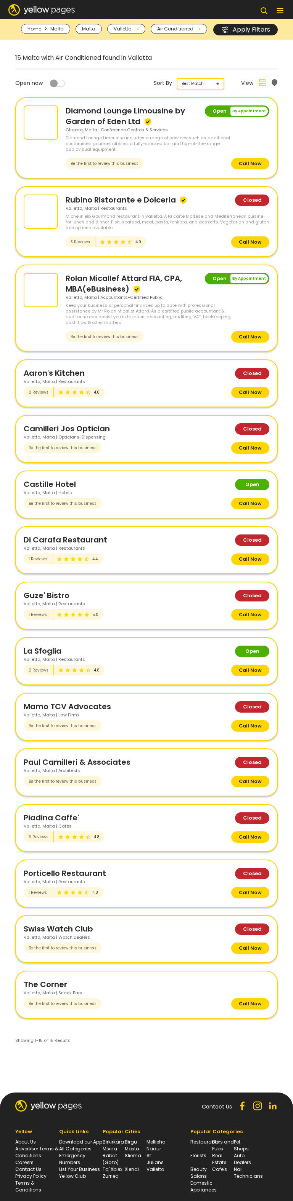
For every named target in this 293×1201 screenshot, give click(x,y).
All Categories (75, 1148)
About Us (25, 1142)
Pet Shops (241, 1145)
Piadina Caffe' (51, 817)
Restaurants (204, 1142)
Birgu (131, 1142)
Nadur (153, 1148)
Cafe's (219, 1169)
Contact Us (28, 1169)
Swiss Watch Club (58, 928)
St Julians (155, 1159)
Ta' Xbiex (112, 1169)
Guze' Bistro (46, 595)
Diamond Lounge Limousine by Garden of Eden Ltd (125, 116)
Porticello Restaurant (65, 873)
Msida (110, 1148)
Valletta (155, 1169)
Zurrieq (111, 1176)
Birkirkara (113, 1142)
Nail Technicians (248, 1172)
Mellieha (156, 1142)
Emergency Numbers (72, 1159)
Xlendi (132, 1169)
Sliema (133, 1155)
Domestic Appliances (203, 1186)
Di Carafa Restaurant (65, 539)
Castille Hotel (50, 484)
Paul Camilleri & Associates (77, 762)
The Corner (45, 984)
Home (34, 29)
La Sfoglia (42, 651)
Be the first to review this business (104, 163)
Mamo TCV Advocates (67, 706)
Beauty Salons (198, 1172)
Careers (24, 1162)
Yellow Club (72, 1176)
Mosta (132, 1148)
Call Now (250, 163)
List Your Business (79, 1169)
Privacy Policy (31, 1176)
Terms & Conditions (28, 1186)
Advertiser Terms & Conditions (36, 1152)
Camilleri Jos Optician (67, 428)
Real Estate (219, 1159)
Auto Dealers (242, 1159)
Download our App (80, 1142)
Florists (198, 1155)
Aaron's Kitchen (54, 373)
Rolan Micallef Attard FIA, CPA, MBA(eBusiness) (124, 283)
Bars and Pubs (223, 1145)
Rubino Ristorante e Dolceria (122, 200)
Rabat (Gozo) (111, 1159)
